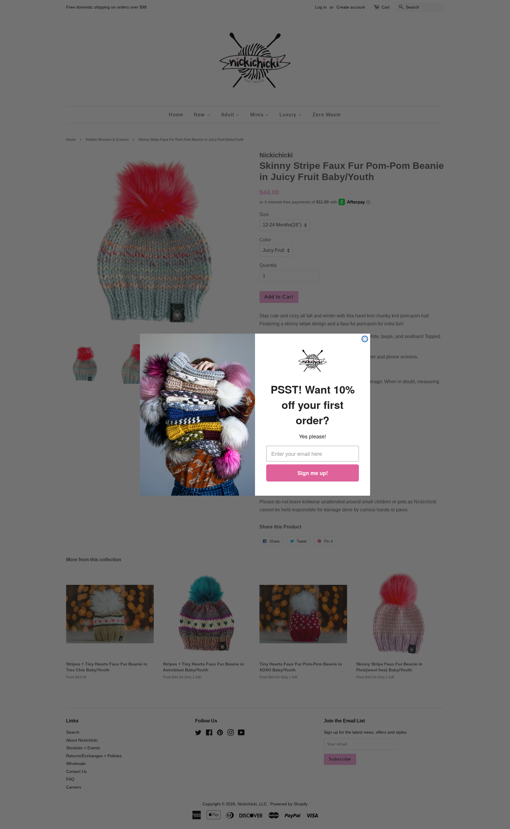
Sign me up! (313, 473)
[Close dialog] (365, 339)
